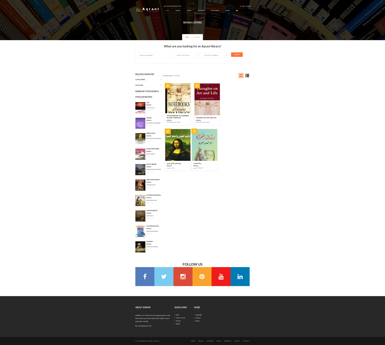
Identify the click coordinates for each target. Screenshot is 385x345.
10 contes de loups (152, 226)
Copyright (199, 315)
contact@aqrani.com (173, 6)
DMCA (178, 324)
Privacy (178, 321)
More (227, 10)
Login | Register (246, 6)
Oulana (149, 118)
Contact (198, 318)
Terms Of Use (180, 318)
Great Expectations (152, 179)
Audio (189, 10)
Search (237, 54)
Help (177, 315)
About (198, 321)
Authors (201, 10)
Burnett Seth (150, 133)
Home (167, 10)
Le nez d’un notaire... (153, 149)
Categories (215, 10)
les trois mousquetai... (153, 195)
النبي (147, 102)
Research (228, 341)
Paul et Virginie (151, 164)
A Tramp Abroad (151, 210)
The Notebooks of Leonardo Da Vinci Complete (191, 92)
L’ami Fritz (149, 241)
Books (178, 10)
